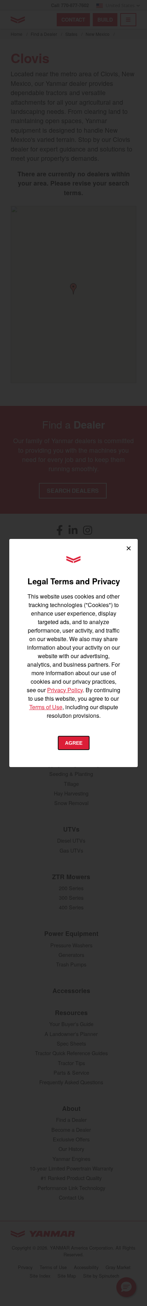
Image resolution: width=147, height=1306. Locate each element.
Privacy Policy (65, 690)
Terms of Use (45, 707)
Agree (73, 743)
